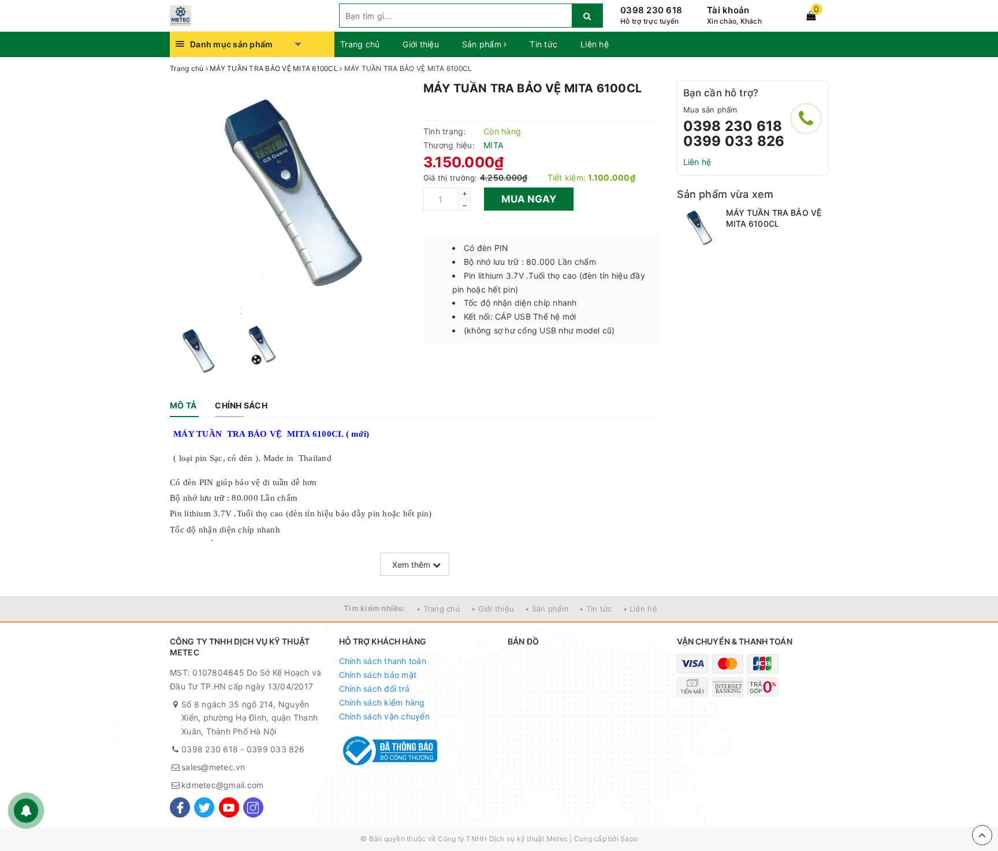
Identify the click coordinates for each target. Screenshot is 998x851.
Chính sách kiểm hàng (382, 702)
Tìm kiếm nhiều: (374, 608)
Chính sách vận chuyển (384, 716)
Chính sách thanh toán (382, 661)
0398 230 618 (651, 10)
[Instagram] (253, 807)
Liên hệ (594, 44)
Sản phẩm (483, 44)
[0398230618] (806, 118)
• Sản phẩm (546, 608)
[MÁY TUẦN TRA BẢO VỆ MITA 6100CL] (698, 228)
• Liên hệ (640, 608)
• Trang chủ (438, 608)
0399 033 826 (734, 141)
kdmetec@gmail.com (222, 785)
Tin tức (543, 44)
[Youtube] (229, 807)
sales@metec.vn (213, 767)
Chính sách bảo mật (378, 675)
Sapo (629, 838)
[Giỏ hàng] (810, 15)
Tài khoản (728, 10)
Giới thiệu (421, 44)
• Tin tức (595, 608)
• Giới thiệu (492, 608)
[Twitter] (204, 807)
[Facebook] (180, 807)
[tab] (183, 405)
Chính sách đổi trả (374, 688)
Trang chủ (359, 44)
